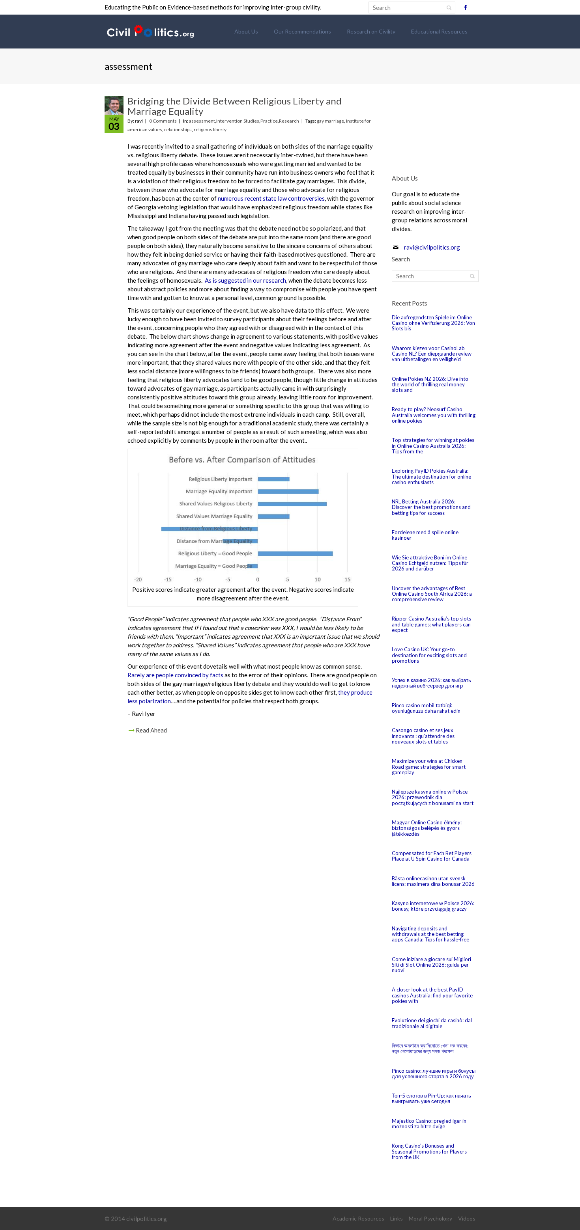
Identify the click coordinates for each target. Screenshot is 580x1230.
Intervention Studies (237, 121)
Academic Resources (358, 1218)
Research (289, 121)
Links (396, 1218)
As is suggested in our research (245, 280)
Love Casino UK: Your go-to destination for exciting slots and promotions (429, 655)
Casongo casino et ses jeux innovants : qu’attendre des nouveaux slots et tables (423, 736)
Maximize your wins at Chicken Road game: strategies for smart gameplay (429, 766)
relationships (178, 129)
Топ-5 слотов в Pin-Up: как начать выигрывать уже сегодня (431, 1098)
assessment (202, 121)
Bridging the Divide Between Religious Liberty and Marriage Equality (234, 106)
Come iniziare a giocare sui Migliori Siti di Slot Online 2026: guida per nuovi (431, 965)
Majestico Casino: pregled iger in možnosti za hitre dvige (429, 1123)
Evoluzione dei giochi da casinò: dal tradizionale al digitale (432, 1023)
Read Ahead (151, 730)
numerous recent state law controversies (271, 198)
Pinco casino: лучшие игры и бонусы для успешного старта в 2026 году (433, 1073)
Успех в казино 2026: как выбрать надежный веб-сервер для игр (431, 683)
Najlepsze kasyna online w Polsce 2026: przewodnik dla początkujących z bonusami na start (432, 797)
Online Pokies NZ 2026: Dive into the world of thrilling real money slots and (430, 384)
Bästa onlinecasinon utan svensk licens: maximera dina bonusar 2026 (433, 881)
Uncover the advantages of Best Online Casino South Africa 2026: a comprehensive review (432, 594)
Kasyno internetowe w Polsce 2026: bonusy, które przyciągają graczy (433, 906)
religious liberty (210, 129)
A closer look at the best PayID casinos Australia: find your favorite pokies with (432, 995)
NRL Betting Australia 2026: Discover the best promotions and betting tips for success (431, 507)
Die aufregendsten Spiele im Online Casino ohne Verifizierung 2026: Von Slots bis (433, 323)
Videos (466, 1218)
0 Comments (163, 121)
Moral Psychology (430, 1218)
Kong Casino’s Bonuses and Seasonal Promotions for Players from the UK (429, 1151)
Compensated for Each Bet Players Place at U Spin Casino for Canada (431, 856)
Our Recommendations (302, 31)
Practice (269, 121)
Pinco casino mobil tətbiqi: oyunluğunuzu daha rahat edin (426, 708)
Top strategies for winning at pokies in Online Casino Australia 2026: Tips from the (433, 446)
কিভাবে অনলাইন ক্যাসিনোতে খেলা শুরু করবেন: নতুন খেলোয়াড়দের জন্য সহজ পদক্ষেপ (430, 1048)
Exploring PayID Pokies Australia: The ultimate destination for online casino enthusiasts (431, 476)
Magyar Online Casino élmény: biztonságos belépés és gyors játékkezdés (427, 828)
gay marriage (330, 121)
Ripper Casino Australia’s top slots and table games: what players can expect (431, 624)
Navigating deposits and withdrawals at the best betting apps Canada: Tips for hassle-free (430, 934)
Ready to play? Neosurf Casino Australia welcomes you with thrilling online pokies (433, 415)
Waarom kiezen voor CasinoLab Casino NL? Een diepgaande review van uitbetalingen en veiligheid (431, 354)
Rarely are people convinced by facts (175, 674)
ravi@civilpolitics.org (432, 247)
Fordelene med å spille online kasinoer (425, 535)
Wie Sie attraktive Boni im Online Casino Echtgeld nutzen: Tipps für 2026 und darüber (430, 563)
